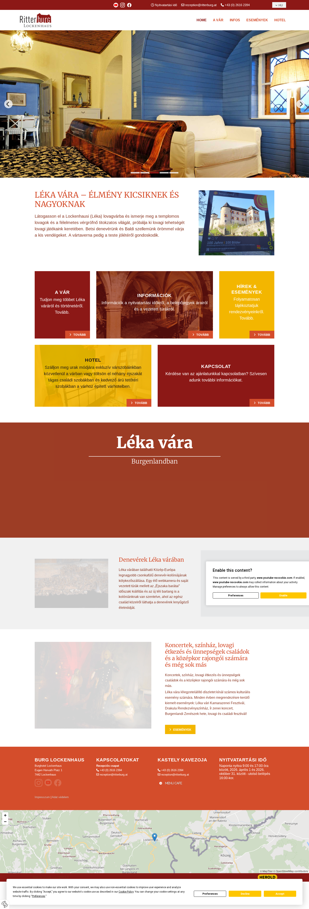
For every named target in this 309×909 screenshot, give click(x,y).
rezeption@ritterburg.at (201, 5)
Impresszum (42, 797)
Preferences (210, 893)
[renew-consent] (4, 904)
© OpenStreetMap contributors (290, 871)
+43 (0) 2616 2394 (237, 5)
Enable (283, 595)
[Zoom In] (5, 815)
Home (202, 20)
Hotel (280, 20)
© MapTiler (266, 871)
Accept (280, 893)
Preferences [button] (38, 896)
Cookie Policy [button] (126, 891)
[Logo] (39, 20)
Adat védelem (60, 797)
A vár (218, 20)
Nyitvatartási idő (166, 5)
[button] (77, 335)
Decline (245, 893)
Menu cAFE (173, 783)
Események (257, 20)
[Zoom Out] (5, 821)
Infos (235, 20)
